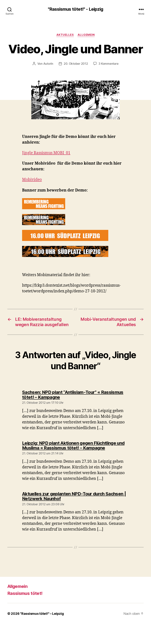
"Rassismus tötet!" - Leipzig (75, 9)
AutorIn (48, 63)
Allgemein (86, 34)
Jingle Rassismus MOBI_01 (46, 152)
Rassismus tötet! (24, 593)
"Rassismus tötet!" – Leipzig (42, 614)
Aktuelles (65, 34)
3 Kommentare (108, 63)
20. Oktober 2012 (76, 63)
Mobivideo (32, 179)
